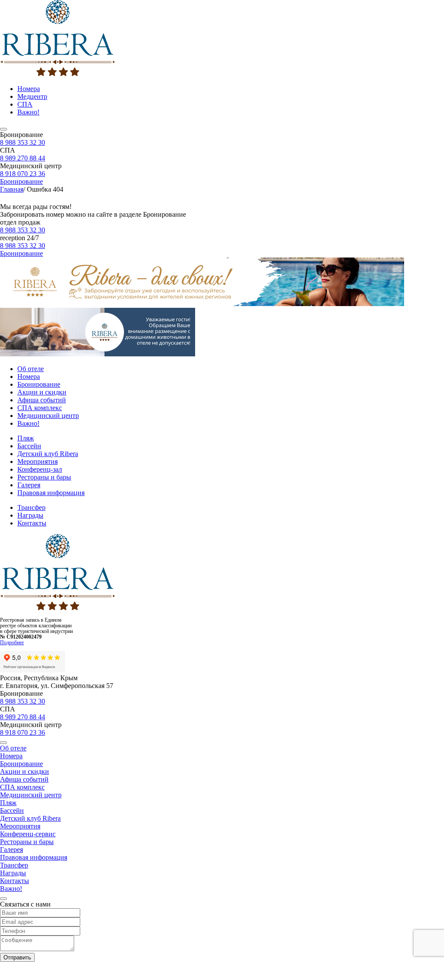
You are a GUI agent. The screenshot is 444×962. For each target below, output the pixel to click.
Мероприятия (37, 461)
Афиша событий (41, 400)
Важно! (28, 112)
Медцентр (32, 96)
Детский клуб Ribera (47, 453)
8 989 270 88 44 (22, 158)
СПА (25, 104)
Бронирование (21, 181)
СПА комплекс (39, 407)
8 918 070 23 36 (22, 173)
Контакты (31, 523)
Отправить (17, 957)
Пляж (25, 438)
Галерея (28, 485)
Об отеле (30, 368)
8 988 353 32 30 (22, 142)
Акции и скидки (41, 392)
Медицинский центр (48, 415)
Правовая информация (51, 492)
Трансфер (31, 507)
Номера (28, 88)
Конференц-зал (39, 469)
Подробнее (12, 642)
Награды (30, 515)
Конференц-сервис (28, 834)
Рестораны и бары (44, 477)
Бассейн (29, 446)
